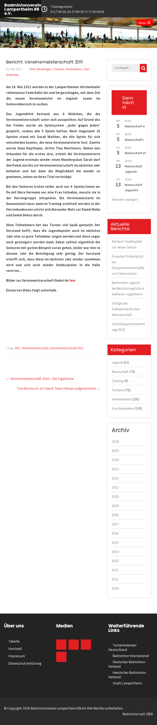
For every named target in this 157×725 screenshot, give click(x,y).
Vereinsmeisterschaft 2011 (66, 348)
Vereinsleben (74, 69)
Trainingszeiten (77, 9)
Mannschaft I (134, 140)
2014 (115, 551)
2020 (115, 496)
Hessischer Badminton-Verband (127, 674)
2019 (115, 506)
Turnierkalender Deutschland (122, 647)
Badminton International (131, 656)
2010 (115, 588)
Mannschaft (120, 371)
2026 (115, 441)
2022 (115, 478)
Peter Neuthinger (40, 69)
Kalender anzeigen (125, 199)
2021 (115, 487)
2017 (115, 524)
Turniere (58, 69)
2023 (115, 469)
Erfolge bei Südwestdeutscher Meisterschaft (126, 309)
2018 (115, 515)
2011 (115, 579)
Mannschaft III (135, 153)
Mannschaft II (135, 126)
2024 (115, 460)
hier (72, 280)
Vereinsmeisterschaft (35, 348)
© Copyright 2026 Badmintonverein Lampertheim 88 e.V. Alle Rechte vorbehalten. (63, 708)
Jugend (117, 362)
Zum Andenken (123, 408)
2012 (115, 570)
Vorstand (15, 648)
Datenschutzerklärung (24, 663)
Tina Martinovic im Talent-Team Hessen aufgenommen (58, 388)
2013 (115, 561)
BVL (17, 348)
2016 (115, 533)
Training (117, 381)
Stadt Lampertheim (127, 683)
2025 (115, 450)
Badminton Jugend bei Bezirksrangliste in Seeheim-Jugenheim (128, 288)
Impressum (16, 656)
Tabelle (14, 641)
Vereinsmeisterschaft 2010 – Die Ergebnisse (40, 378)
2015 (115, 542)
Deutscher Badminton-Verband (127, 664)
